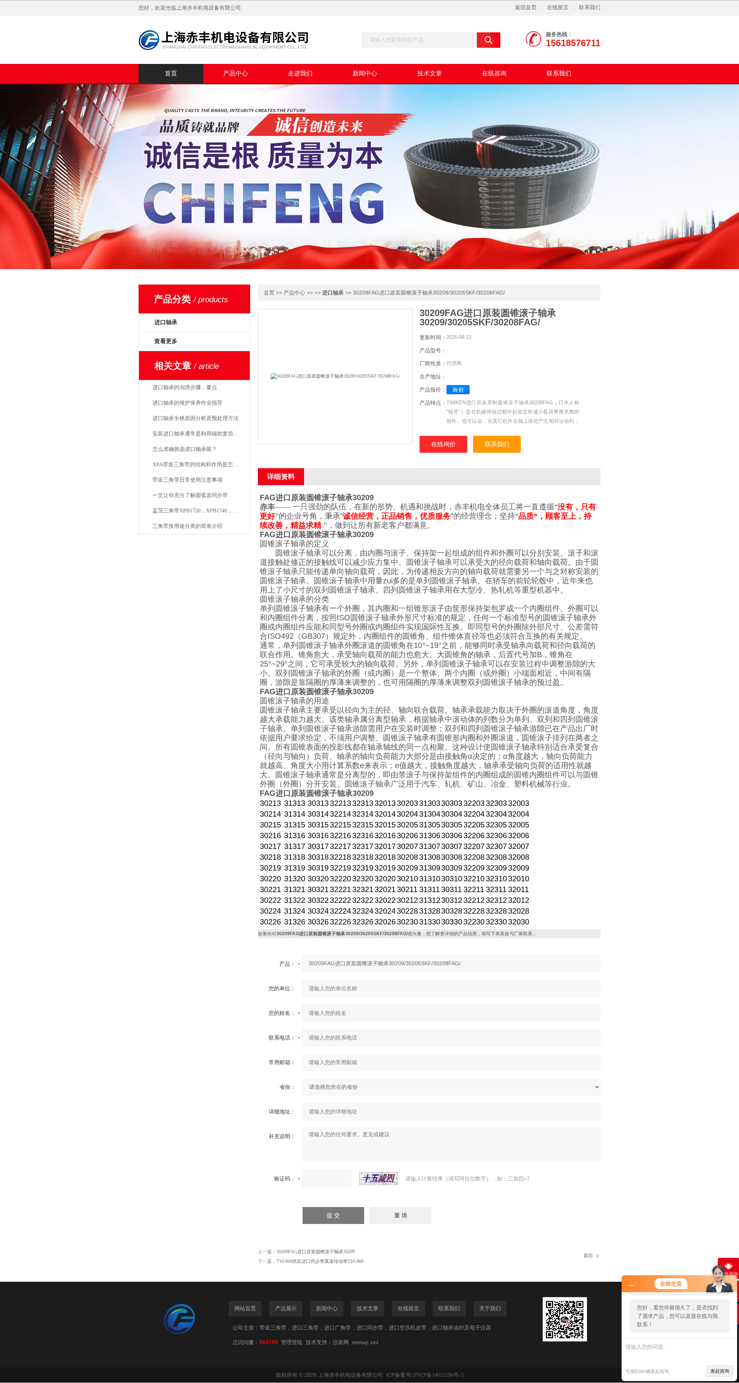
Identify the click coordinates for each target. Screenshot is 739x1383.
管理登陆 (292, 1342)
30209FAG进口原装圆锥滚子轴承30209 (315, 1251)
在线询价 (443, 444)
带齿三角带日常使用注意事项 (187, 480)
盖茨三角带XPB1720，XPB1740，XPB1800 (199, 511)
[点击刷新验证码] (378, 1178)
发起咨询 (720, 1371)
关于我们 (490, 1308)
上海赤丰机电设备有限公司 (208, 8)
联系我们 (589, 7)
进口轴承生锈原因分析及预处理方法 (195, 418)
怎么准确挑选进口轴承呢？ (184, 449)
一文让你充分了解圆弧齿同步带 (190, 495)
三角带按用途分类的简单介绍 (187, 526)
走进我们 (300, 73)
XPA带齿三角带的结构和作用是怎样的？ (199, 464)
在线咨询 (494, 73)
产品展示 (286, 1308)
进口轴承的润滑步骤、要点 (184, 387)
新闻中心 (365, 73)
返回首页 (526, 7)
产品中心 (235, 73)
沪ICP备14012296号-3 (438, 1375)
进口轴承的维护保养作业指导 (187, 403)
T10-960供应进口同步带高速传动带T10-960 (319, 1261)
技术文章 (429, 73)
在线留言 (557, 7)
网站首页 (245, 1308)
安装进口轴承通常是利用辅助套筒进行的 (199, 434)
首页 (171, 73)
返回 (588, 1255)
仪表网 (341, 1342)
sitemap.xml (365, 1342)
